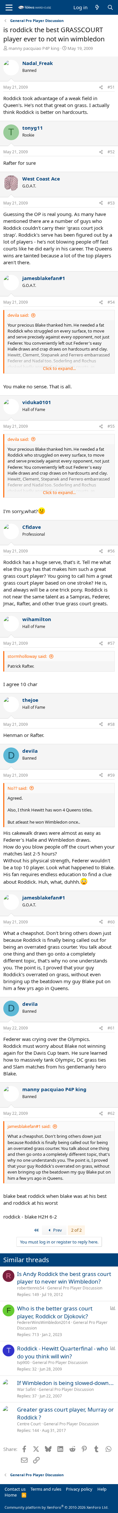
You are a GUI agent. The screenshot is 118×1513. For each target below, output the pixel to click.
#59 (111, 775)
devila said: (18, 315)
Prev (57, 1230)
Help (102, 1489)
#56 (111, 551)
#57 (111, 643)
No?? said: (17, 788)
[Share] (101, 87)
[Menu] (9, 7)
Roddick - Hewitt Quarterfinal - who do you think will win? (62, 1352)
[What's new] (97, 7)
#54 (111, 302)
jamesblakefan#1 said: (29, 1126)
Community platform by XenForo (56, 1507)
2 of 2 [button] (76, 1230)
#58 (111, 724)
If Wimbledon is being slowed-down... (65, 1383)
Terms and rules (45, 1489)
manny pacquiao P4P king (34, 48)
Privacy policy (79, 1489)
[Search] (110, 7)
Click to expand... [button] (59, 368)
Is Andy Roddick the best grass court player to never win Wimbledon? (64, 1278)
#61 (111, 1028)
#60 (111, 922)
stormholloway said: (27, 656)
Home (11, 1495)
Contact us (15, 1489)
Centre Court (29, 1424)
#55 (111, 426)
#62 (111, 1113)
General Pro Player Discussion (74, 1288)
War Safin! (26, 1389)
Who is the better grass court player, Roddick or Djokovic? (54, 1312)
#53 (111, 203)
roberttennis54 (30, 1288)
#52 (111, 152)
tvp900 (23, 1362)
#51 (111, 87)
